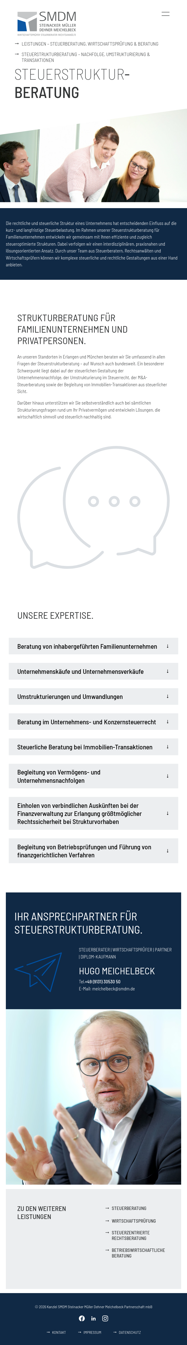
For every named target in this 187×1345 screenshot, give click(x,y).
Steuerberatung (129, 1208)
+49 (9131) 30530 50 (103, 981)
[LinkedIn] (93, 1318)
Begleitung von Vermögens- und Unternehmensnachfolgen (59, 776)
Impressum (92, 1332)
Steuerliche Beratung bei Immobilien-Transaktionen (84, 747)
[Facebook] (82, 1318)
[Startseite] (47, 23)
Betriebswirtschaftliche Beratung (138, 1253)
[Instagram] (105, 1318)
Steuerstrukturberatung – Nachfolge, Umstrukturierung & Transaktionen (86, 57)
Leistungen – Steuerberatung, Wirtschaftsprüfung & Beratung (90, 44)
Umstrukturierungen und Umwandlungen (70, 696)
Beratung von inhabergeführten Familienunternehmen (87, 646)
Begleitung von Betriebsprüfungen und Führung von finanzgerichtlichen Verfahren (84, 850)
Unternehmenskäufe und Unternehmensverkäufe (80, 671)
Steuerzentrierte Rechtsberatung (131, 1235)
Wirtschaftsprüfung (134, 1221)
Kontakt (59, 1332)
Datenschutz (130, 1332)
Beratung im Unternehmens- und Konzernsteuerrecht (86, 721)
